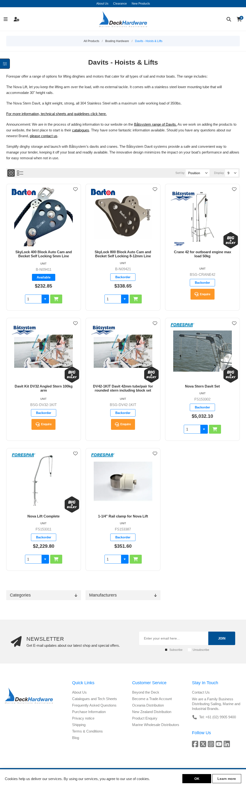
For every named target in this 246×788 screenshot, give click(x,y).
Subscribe (176, 650)
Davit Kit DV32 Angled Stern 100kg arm (44, 388)
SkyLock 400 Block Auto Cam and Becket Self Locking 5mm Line (43, 254)
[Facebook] (196, 744)
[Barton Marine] (24, 192)
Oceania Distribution (148, 705)
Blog (75, 738)
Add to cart (56, 299)
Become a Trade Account (152, 699)
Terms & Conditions (87, 731)
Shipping (79, 725)
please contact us (43, 136)
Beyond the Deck (145, 692)
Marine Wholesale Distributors (155, 725)
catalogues (80, 130)
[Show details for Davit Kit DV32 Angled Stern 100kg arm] (43, 351)
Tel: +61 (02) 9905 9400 (217, 717)
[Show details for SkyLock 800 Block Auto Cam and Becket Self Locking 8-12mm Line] (123, 217)
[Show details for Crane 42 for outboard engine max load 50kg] (202, 217)
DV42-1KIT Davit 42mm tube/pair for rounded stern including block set (123, 388)
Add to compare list (75, 203)
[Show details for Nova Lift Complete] (43, 481)
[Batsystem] (183, 196)
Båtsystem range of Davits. (155, 124)
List (20, 173)
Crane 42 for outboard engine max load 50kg (202, 254)
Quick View (75, 196)
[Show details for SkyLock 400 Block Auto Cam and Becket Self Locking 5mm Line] (43, 217)
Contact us (201, 692)
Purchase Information (89, 712)
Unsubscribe (201, 650)
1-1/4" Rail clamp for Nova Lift (123, 516)
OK (196, 779)
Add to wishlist (75, 189)
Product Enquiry (144, 718)
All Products (91, 41)
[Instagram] (212, 744)
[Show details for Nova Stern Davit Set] (202, 351)
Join (221, 638)
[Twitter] (204, 744)
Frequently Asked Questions (94, 705)
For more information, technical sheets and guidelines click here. (56, 114)
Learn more (226, 779)
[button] (45, 299)
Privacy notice (83, 718)
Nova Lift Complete (43, 516)
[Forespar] (183, 325)
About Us (79, 692)
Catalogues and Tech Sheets (94, 699)
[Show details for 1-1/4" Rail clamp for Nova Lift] (123, 481)
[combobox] (33, 299)
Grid (11, 173)
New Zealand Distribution (151, 712)
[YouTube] (220, 744)
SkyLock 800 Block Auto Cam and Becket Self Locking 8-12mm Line (123, 254)
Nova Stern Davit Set (202, 386)
